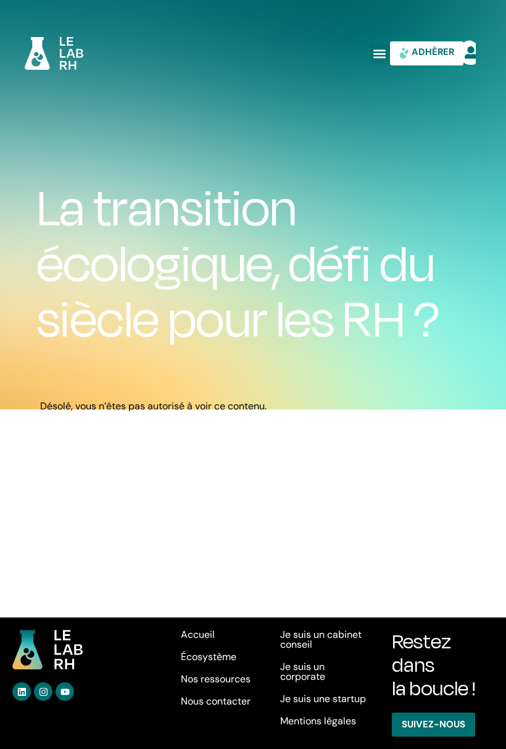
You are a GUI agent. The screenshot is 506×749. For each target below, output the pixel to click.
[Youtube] (65, 691)
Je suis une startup (323, 698)
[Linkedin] (21, 691)
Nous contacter (216, 701)
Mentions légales (318, 720)
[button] (380, 53)
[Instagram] (43, 691)
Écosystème (208, 656)
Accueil (198, 634)
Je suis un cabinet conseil (321, 639)
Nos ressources (216, 678)
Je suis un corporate (302, 671)
